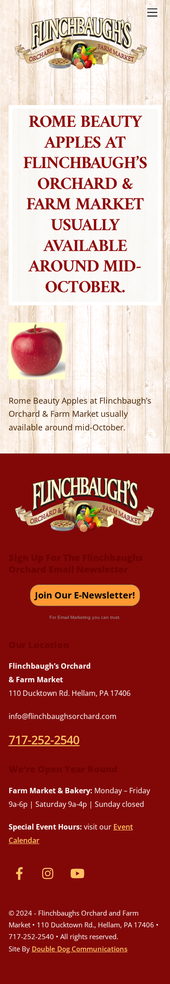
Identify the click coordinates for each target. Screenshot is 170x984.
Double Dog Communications (79, 948)
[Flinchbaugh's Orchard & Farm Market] (81, 73)
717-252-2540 (44, 740)
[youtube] (79, 873)
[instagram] (50, 873)
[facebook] (21, 873)
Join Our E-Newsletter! (85, 595)
